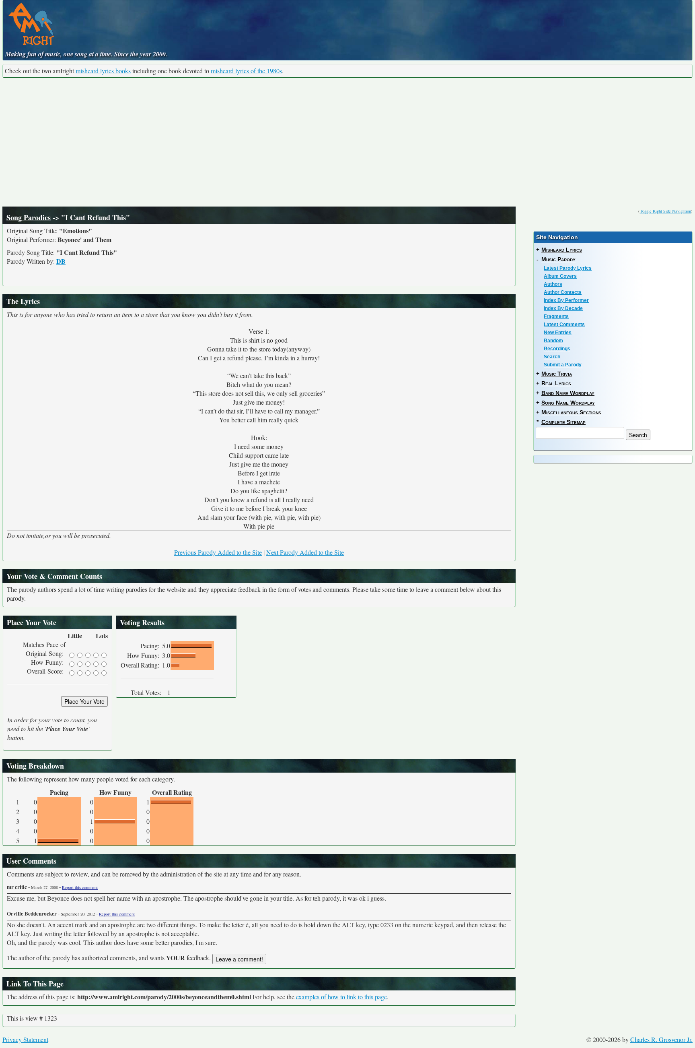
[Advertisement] (347, 142)
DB (61, 261)
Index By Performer (566, 300)
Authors (553, 284)
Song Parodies (28, 217)
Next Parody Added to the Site (305, 552)
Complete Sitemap (563, 422)
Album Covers (560, 276)
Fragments (556, 316)
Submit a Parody (563, 365)
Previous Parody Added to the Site (218, 552)
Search (552, 357)
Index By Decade (563, 308)
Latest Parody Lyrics (568, 268)
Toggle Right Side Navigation (665, 211)
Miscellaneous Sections (571, 412)
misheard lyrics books (103, 70)
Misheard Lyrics (561, 249)
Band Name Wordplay (567, 393)
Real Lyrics (556, 383)
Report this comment (80, 887)
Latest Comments (564, 324)
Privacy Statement (25, 1039)
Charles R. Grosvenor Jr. (661, 1039)
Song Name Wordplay (568, 402)
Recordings (557, 348)
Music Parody (558, 259)
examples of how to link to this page (341, 996)
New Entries (558, 332)
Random (553, 340)
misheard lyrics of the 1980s (246, 70)
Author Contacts (563, 292)
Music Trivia (556, 373)
